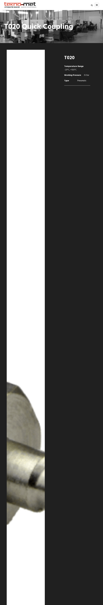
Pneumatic (81, 80)
